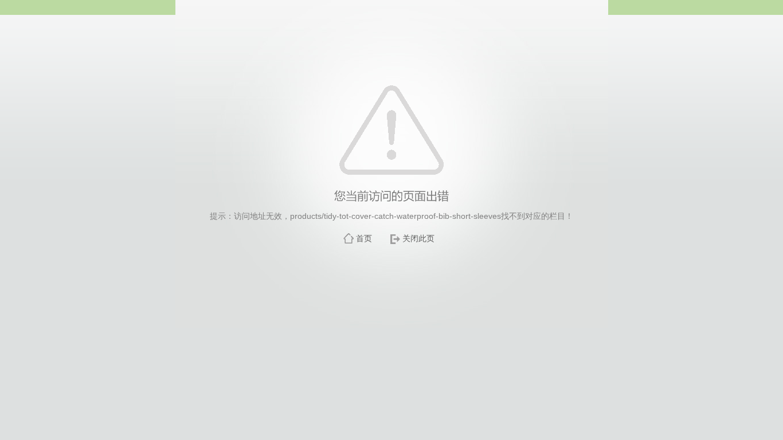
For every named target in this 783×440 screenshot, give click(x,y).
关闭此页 (418, 238)
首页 (364, 238)
